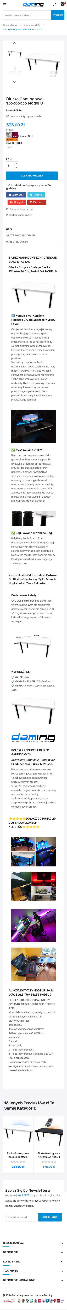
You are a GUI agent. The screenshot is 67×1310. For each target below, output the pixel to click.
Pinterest (38, 202)
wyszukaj (57, 15)
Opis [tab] (9, 229)
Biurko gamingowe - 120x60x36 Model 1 (49, 1155)
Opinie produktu (17, 241)
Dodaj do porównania (20, 215)
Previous (14, 43)
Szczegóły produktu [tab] (20, 235)
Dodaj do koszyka (32, 175)
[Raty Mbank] (14, 142)
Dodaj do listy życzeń (21, 209)
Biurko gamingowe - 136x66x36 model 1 (18, 1155)
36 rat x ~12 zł (25, 136)
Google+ (18, 202)
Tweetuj (37, 195)
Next (14, 82)
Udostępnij (18, 195)
